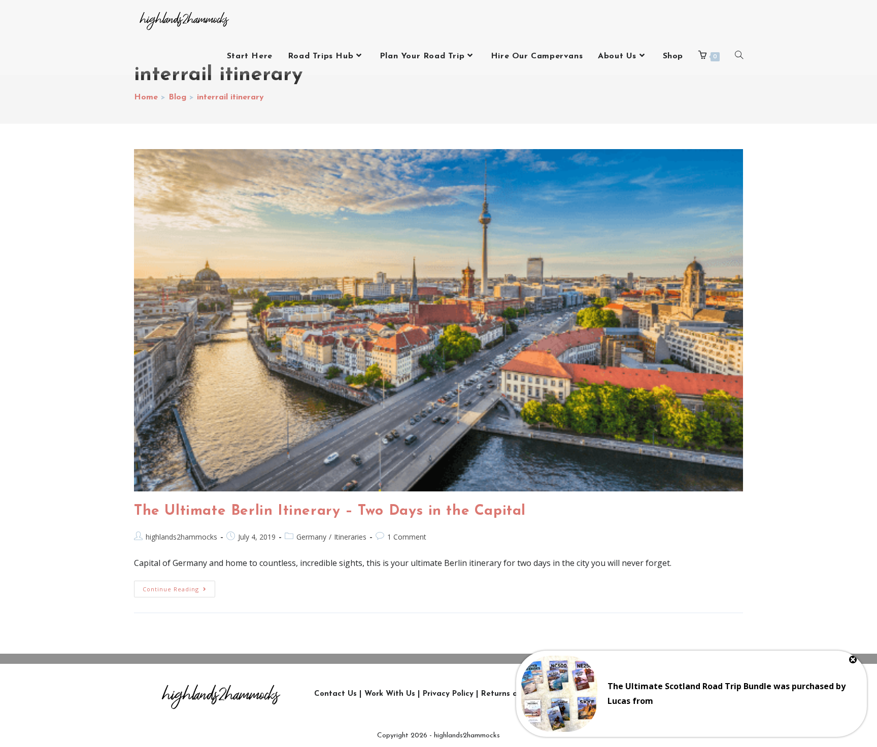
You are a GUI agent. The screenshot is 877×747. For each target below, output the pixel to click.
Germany (311, 537)
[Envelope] (710, 694)
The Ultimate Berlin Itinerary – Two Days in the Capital (330, 511)
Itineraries (350, 537)
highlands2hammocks (181, 537)
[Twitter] (619, 694)
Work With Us (389, 694)
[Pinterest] (688, 694)
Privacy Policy (448, 694)
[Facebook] (642, 694)
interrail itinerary (230, 97)
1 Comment (406, 537)
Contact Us (335, 694)
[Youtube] (665, 694)
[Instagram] (596, 694)
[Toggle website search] (739, 56)
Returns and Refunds (521, 694)
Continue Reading (179, 587)
